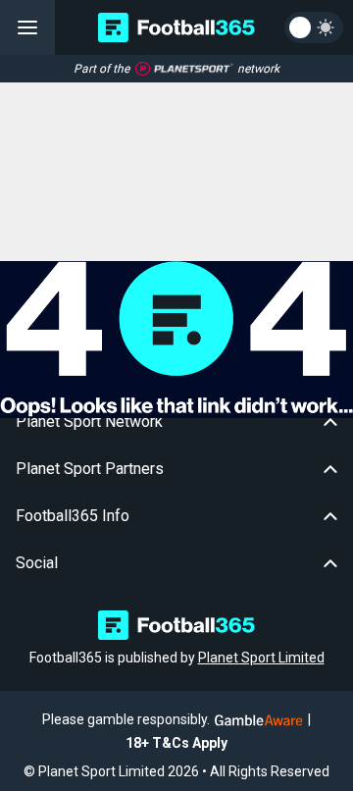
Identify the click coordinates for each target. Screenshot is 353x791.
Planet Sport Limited (261, 657)
